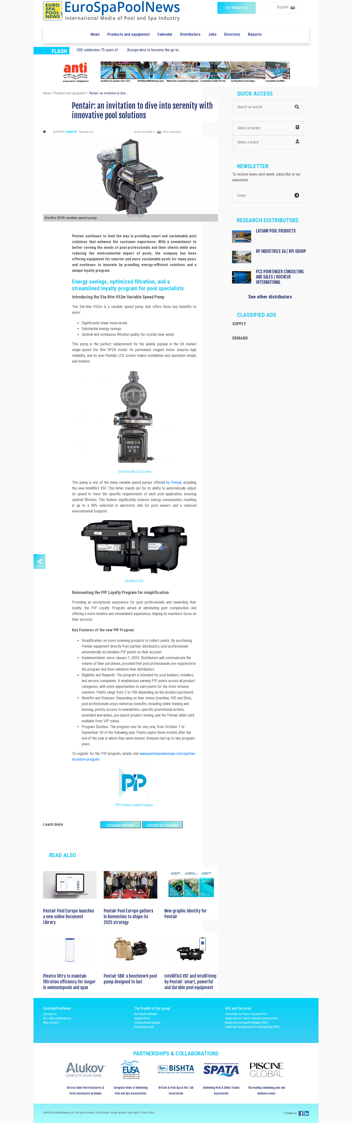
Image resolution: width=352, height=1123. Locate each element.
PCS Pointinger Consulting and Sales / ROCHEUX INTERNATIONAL (280, 277)
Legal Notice (133, 1112)
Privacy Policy (148, 1112)
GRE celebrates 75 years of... (98, 50)
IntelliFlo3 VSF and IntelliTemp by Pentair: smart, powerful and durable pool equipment (190, 981)
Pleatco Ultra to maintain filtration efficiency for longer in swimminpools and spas (69, 981)
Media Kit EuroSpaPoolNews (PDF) (246, 1022)
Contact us (50, 1014)
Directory (232, 34)
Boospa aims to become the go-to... (154, 50)
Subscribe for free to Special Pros (246, 1014)
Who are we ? (51, 1022)
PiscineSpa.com (144, 1027)
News (95, 34)
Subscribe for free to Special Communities (251, 1018)
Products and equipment (128, 34)
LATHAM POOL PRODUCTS (276, 231)
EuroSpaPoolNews (145, 1014)
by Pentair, (174, 482)
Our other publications (57, 1018)
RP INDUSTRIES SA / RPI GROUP (281, 251)
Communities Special (147, 1022)
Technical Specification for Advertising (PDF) (252, 1027)
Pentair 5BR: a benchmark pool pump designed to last (130, 978)
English (283, 7)
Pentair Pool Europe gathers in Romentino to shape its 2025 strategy (128, 916)
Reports (254, 34)
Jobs (212, 34)
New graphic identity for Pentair (186, 913)
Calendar (164, 34)
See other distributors (270, 297)
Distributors (190, 34)
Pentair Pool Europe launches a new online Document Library (68, 916)
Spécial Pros (142, 1018)
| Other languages (171, 131)
